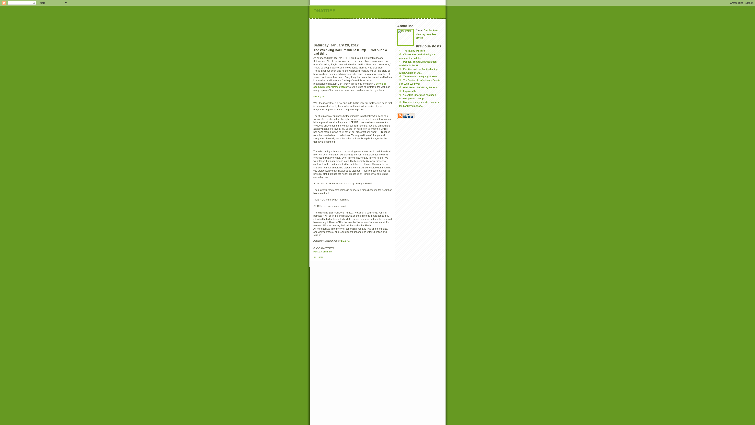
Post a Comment (322, 251)
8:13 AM (345, 240)
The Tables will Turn (414, 50)
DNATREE (324, 10)
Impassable (409, 91)
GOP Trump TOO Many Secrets (420, 87)
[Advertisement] (385, 28)
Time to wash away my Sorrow (420, 76)
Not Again (319, 96)
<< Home (318, 257)
